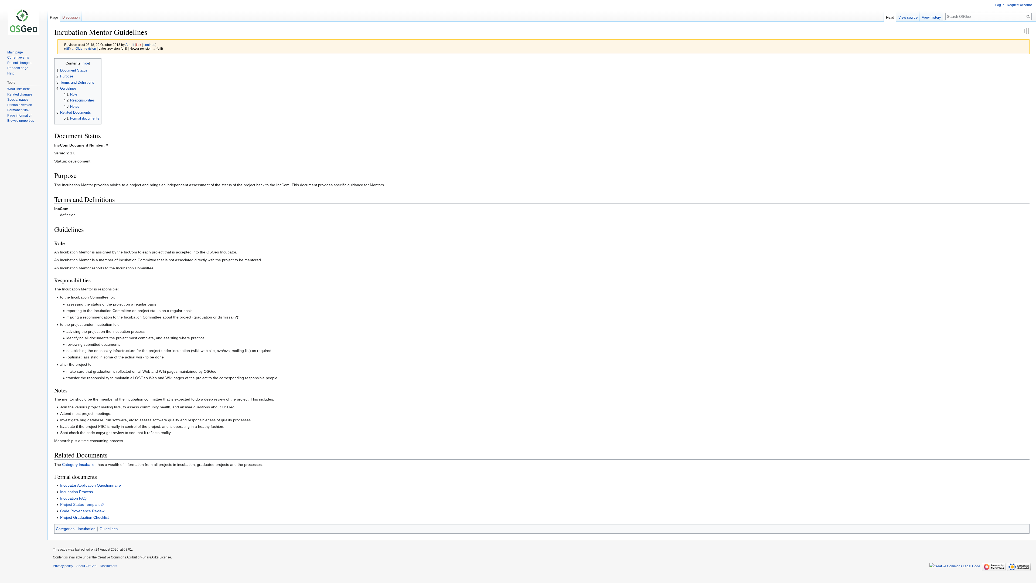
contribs (149, 44)
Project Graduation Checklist (84, 517)
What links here (18, 89)
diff (67, 48)
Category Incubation (79, 464)
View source (908, 17)
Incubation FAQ (73, 498)
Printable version (19, 105)
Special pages (17, 99)
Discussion (71, 17)
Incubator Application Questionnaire (90, 485)
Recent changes (19, 63)
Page (54, 17)
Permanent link (18, 110)
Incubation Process (76, 492)
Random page (17, 68)
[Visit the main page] (23, 21)
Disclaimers (108, 566)
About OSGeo (86, 566)
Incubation (87, 529)
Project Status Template (80, 504)
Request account (1019, 5)
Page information (19, 115)
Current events (18, 57)
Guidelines (109, 529)
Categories (65, 529)
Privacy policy (63, 566)
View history (931, 17)
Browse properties (20, 121)
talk (138, 44)
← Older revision (83, 48)
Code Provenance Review (82, 511)
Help (10, 73)
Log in (999, 5)
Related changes (19, 94)
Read (890, 17)
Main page (15, 52)
